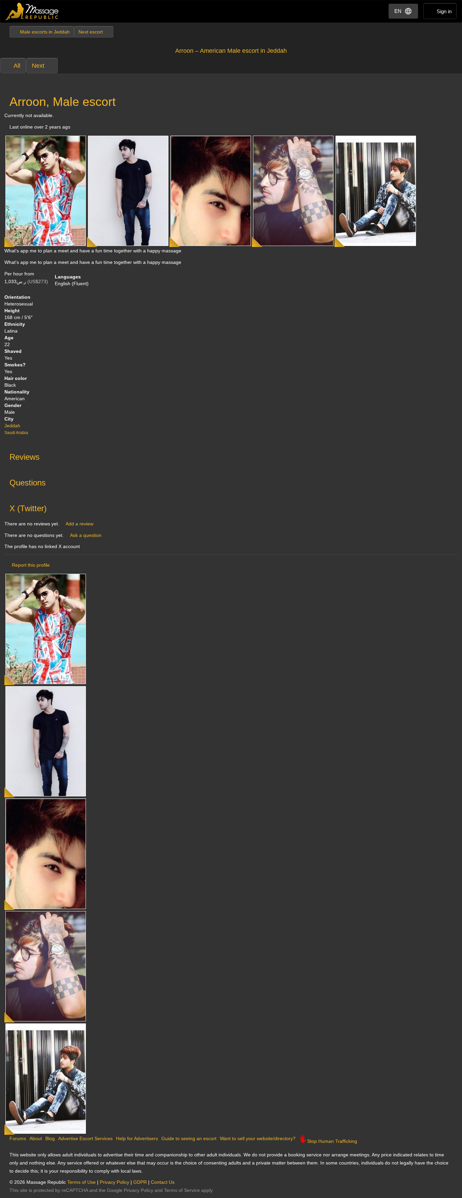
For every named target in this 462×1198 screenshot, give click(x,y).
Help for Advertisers (137, 1138)
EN (397, 11)
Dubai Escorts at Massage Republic (32, 11)
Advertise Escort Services (85, 1138)
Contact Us (163, 1182)
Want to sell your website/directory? (258, 1138)
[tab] (231, 455)
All (17, 65)
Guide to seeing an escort (188, 1138)
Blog (50, 1138)
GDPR (140, 1182)
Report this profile (31, 565)
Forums (17, 1138)
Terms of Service (182, 1190)
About (35, 1138)
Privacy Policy (114, 1182)
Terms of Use (81, 1182)
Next (38, 65)
